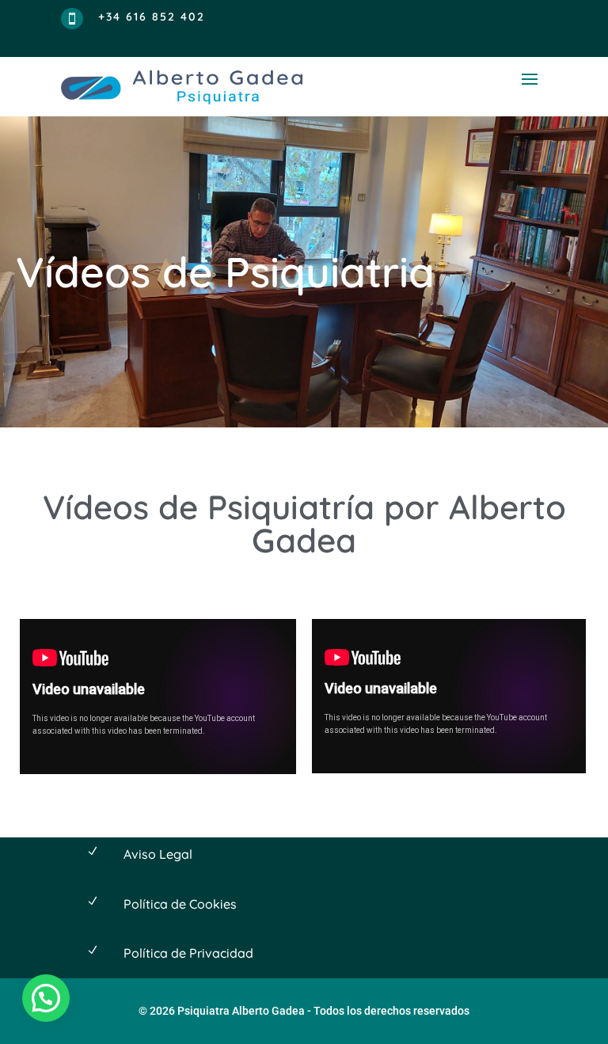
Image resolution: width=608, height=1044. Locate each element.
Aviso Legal (158, 854)
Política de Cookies (180, 904)
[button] (46, 998)
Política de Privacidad (188, 953)
